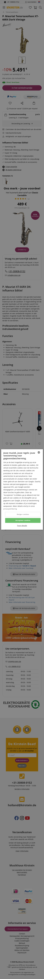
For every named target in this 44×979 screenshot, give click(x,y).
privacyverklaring (10, 509)
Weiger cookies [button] (23, 514)
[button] (22, 526)
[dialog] (22, 489)
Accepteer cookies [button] (22, 520)
